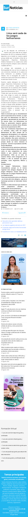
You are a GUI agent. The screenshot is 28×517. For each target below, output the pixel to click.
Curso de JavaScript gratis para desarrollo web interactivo (14, 453)
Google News (14, 514)
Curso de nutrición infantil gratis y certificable (11, 440)
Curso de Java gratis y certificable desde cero (13, 459)
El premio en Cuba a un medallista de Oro (14, 232)
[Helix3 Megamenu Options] (26, 15)
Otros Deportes (13, 28)
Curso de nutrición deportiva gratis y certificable (12, 434)
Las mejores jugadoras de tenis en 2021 (14, 225)
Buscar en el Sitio (14, 507)
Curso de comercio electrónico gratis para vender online (14, 447)
